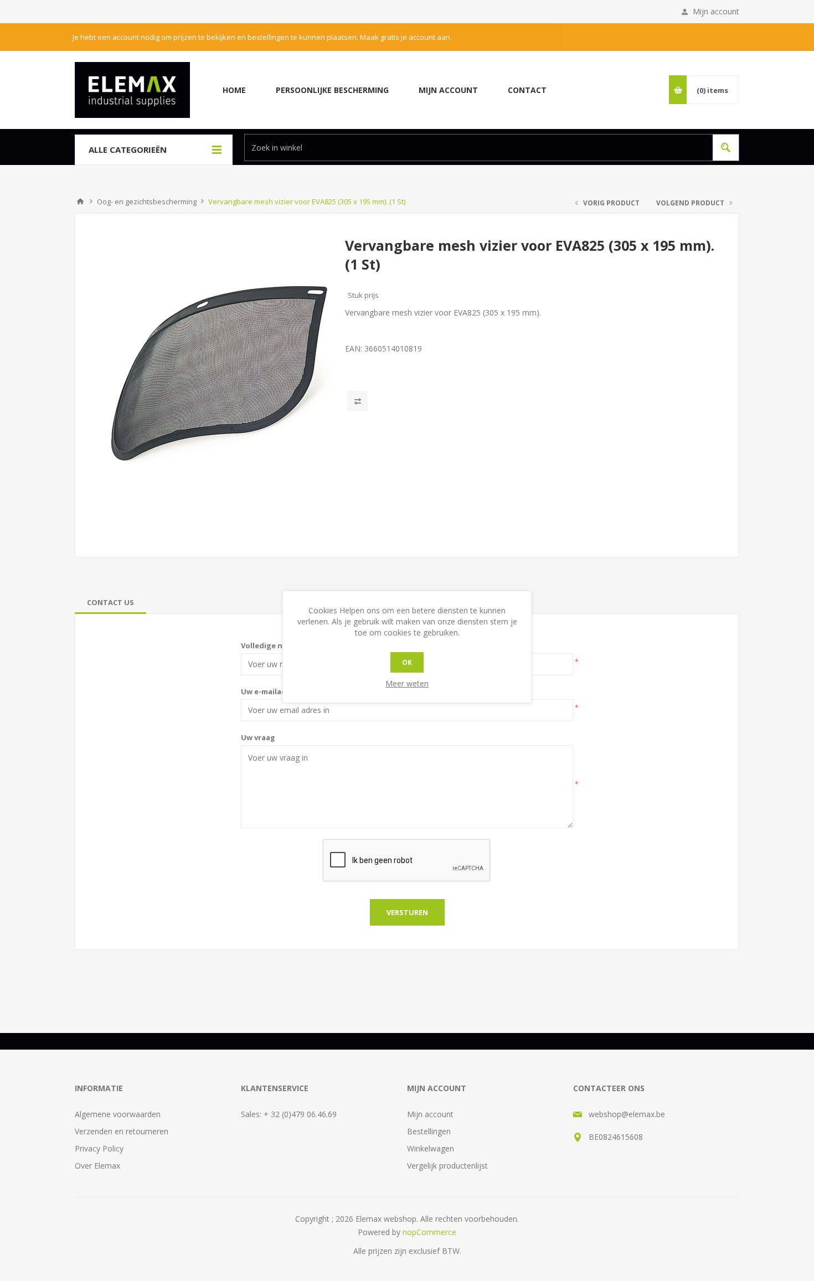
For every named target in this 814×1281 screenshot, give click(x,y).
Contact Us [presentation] (110, 602)
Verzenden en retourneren (121, 1131)
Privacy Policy (99, 1148)
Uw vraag (258, 737)
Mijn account (716, 11)
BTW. (451, 1251)
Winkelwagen (430, 1148)
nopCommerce (429, 1232)
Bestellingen (429, 1131)
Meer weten (407, 683)
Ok (407, 662)
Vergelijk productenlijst (447, 1165)
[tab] (110, 602)
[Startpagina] (80, 201)
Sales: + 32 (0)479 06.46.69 (289, 1114)
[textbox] (476, 147)
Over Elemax (97, 1165)
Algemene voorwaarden (118, 1114)
